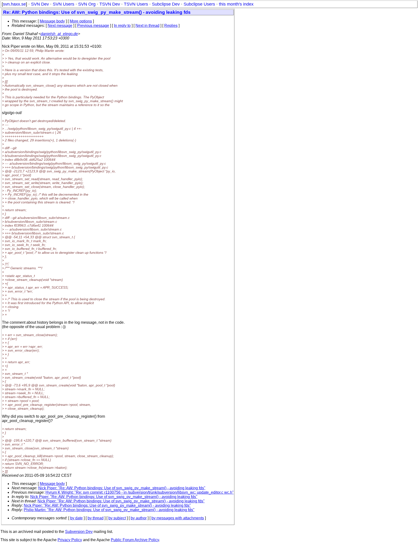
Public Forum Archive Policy (135, 540)
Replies (171, 25)
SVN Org (87, 4)
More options (81, 21)
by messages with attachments (177, 518)
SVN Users (63, 4)
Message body (52, 21)
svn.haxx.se (14, 4)
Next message (60, 25)
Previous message (93, 25)
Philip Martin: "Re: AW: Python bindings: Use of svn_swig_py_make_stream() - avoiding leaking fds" (109, 510)
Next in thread (147, 25)
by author (139, 518)
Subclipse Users (199, 4)
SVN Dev (40, 4)
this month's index (236, 4)
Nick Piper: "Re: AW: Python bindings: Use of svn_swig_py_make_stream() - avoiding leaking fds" (121, 488)
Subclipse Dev (166, 4)
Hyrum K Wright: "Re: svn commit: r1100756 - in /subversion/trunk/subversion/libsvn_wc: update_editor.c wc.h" (139, 492)
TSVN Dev (109, 4)
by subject (117, 518)
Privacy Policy (70, 540)
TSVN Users (136, 4)
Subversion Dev (79, 532)
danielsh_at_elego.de (59, 34)
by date (76, 518)
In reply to (122, 25)
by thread (96, 518)
